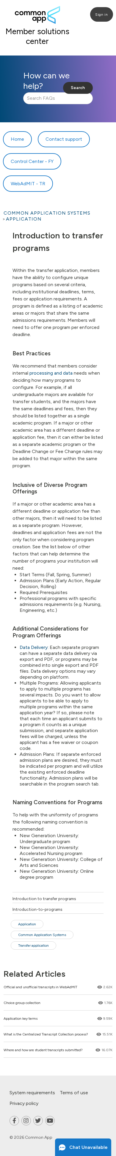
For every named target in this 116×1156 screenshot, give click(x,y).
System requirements (32, 1092)
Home (17, 139)
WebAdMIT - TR (28, 183)
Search (78, 87)
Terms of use (74, 1092)
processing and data (51, 373)
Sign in (101, 14)
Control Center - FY (32, 161)
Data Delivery (34, 647)
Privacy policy (24, 1103)
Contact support (64, 139)
